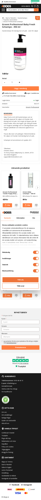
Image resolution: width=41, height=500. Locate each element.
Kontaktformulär (7, 386)
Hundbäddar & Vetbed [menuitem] (9, 476)
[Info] (7, 205)
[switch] (36, 258)
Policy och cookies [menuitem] (8, 447)
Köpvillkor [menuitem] (5, 444)
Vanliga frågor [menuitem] (6, 418)
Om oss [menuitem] (4, 412)
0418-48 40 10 (18, 380)
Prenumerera (20, 347)
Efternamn (4, 333)
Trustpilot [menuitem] (5, 435)
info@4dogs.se (12, 383)
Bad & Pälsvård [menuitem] (7, 464)
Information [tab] (21, 218)
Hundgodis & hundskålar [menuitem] (9, 478)
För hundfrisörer (7, 392)
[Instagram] (22, 485)
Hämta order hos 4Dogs (9, 389)
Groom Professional (32, 107)
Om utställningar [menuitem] (7, 415)
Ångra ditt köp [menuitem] (6, 438)
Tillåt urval (20, 286)
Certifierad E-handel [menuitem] (8, 433)
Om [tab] (33, 218)
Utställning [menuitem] (5, 473)
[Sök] (36, 9)
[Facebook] (10, 485)
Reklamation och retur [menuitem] (9, 441)
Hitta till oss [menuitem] (5, 423)
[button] (3, 10)
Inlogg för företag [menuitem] (7, 452)
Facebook (15, 485)
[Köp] (20, 88)
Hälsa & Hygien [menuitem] (6, 467)
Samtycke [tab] (7, 218)
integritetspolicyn (11, 343)
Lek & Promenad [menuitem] (7, 470)
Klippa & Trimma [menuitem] (7, 462)
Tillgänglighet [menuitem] (6, 449)
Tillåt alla (20, 280)
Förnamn (4, 326)
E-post (4, 319)
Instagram (27, 485)
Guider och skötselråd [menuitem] (9, 420)
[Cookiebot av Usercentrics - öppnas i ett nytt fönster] (30, 212)
